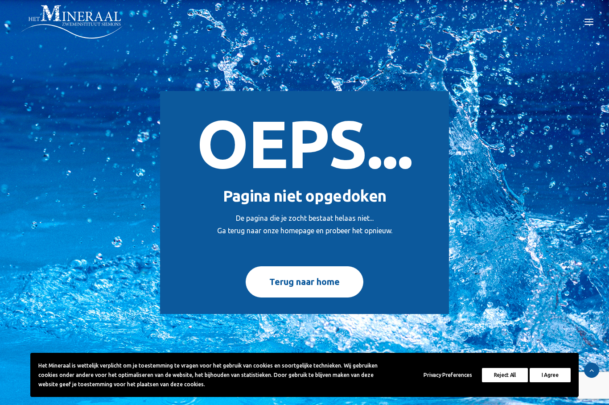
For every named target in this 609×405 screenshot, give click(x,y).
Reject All (505, 375)
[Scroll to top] (591, 369)
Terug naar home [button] (304, 282)
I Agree (550, 375)
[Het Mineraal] (72, 22)
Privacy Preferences (448, 375)
